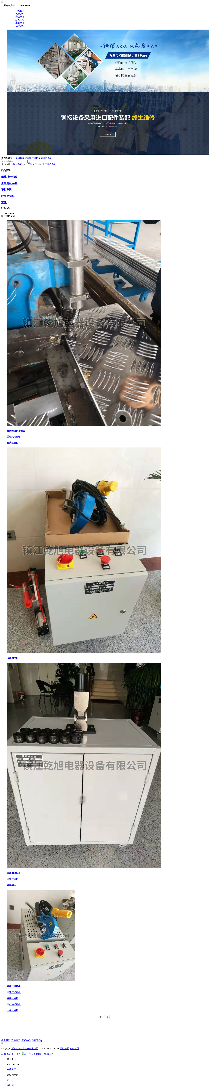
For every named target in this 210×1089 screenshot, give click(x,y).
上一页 (98, 1017)
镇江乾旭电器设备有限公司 (24, 1048)
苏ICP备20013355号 (11, 1054)
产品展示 (20, 16)
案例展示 (20, 22)
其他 (4, 202)
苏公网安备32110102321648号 (39, 1054)
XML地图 (74, 1048)
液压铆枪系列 (36, 158)
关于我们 (20, 13)
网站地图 (64, 1048)
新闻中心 (20, 19)
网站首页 (20, 10)
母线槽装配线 (22, 158)
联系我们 (20, 25)
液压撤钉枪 (8, 195)
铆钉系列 (47, 158)
